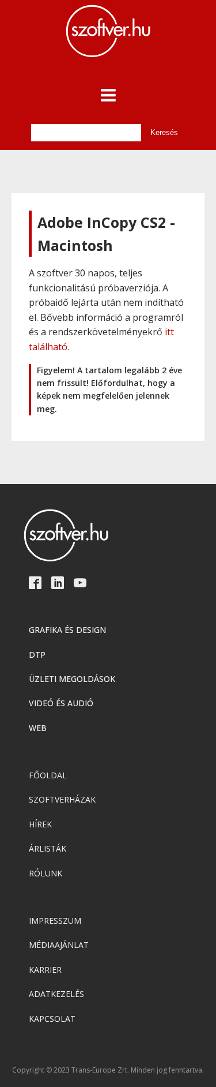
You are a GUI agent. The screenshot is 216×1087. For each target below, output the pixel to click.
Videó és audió (61, 703)
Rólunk (45, 873)
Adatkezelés (56, 993)
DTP (37, 654)
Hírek (40, 824)
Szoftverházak (62, 799)
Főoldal (48, 775)
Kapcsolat (52, 1018)
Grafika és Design (67, 629)
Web (38, 727)
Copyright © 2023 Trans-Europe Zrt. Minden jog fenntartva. (108, 1070)
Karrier (45, 969)
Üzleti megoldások (72, 678)
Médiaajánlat (59, 944)
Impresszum (55, 920)
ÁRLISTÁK (47, 848)
